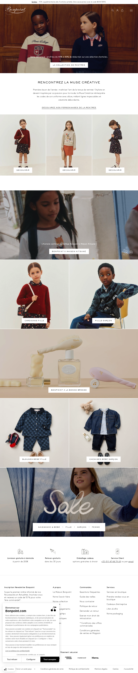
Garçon (81, 527)
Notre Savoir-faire (61, 597)
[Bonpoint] (15, 10)
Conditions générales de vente (52, 669)
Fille (68, 527)
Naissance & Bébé (49, 527)
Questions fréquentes (90, 592)
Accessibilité (128, 669)
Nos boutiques (60, 618)
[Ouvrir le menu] (131, 10)
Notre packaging (115, 614)
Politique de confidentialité (79, 669)
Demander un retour (89, 611)
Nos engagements (61, 609)
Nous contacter (87, 601)
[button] (112, 10)
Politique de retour (88, 606)
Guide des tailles (87, 597)
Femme (96, 527)
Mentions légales (101, 669)
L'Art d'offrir (112, 609)
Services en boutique (116, 592)
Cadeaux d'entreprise (117, 604)
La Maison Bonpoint (62, 592)
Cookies (116, 669)
